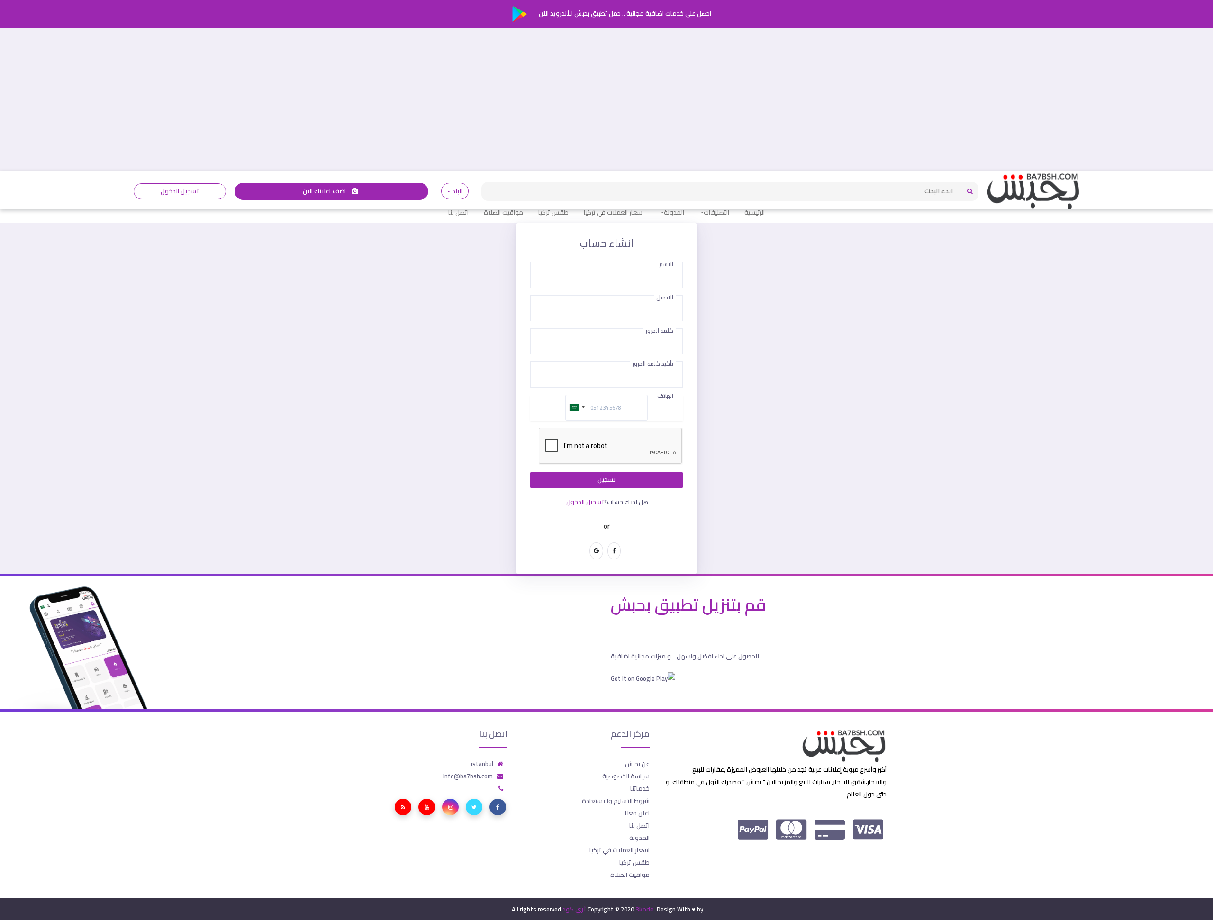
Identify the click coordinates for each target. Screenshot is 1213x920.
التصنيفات (716, 212)
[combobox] (577, 407)
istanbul (482, 763)
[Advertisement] (606, 99)
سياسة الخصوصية (626, 776)
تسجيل (606, 480)
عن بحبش (637, 763)
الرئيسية (754, 212)
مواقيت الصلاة (503, 212)
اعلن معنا (637, 813)
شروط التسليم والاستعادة (616, 800)
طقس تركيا (553, 212)
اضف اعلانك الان (325, 191)
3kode (644, 909)
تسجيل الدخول (180, 191)
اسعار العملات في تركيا (614, 212)
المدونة (674, 212)
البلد (457, 191)
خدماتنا (640, 788)
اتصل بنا (458, 212)
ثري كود (574, 909)
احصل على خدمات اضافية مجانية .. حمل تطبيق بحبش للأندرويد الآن (624, 13)
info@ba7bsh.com (468, 776)
